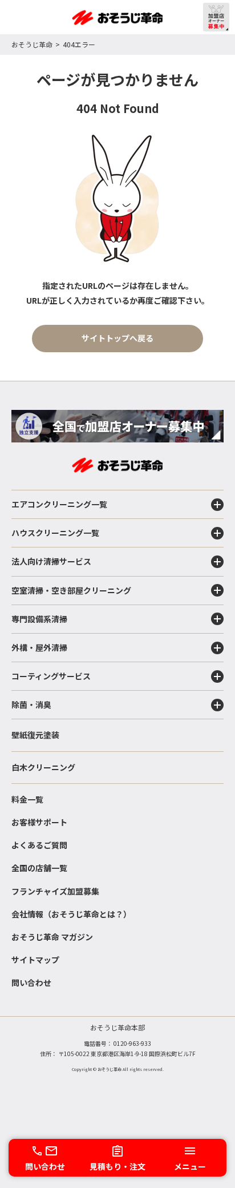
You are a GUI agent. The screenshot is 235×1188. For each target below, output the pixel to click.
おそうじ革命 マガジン (52, 937)
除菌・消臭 (31, 704)
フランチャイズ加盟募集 (55, 891)
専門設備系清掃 (39, 619)
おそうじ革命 (31, 44)
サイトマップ (35, 959)
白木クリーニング (43, 767)
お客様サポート (39, 822)
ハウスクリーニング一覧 (55, 532)
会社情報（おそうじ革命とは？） (71, 914)
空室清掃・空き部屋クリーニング (71, 590)
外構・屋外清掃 (39, 647)
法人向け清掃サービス (51, 561)
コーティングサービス (51, 676)
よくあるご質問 (39, 845)
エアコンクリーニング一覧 (59, 504)
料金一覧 (27, 799)
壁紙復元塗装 (35, 734)
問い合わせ (31, 982)
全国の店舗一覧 (39, 867)
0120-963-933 (132, 1043)
